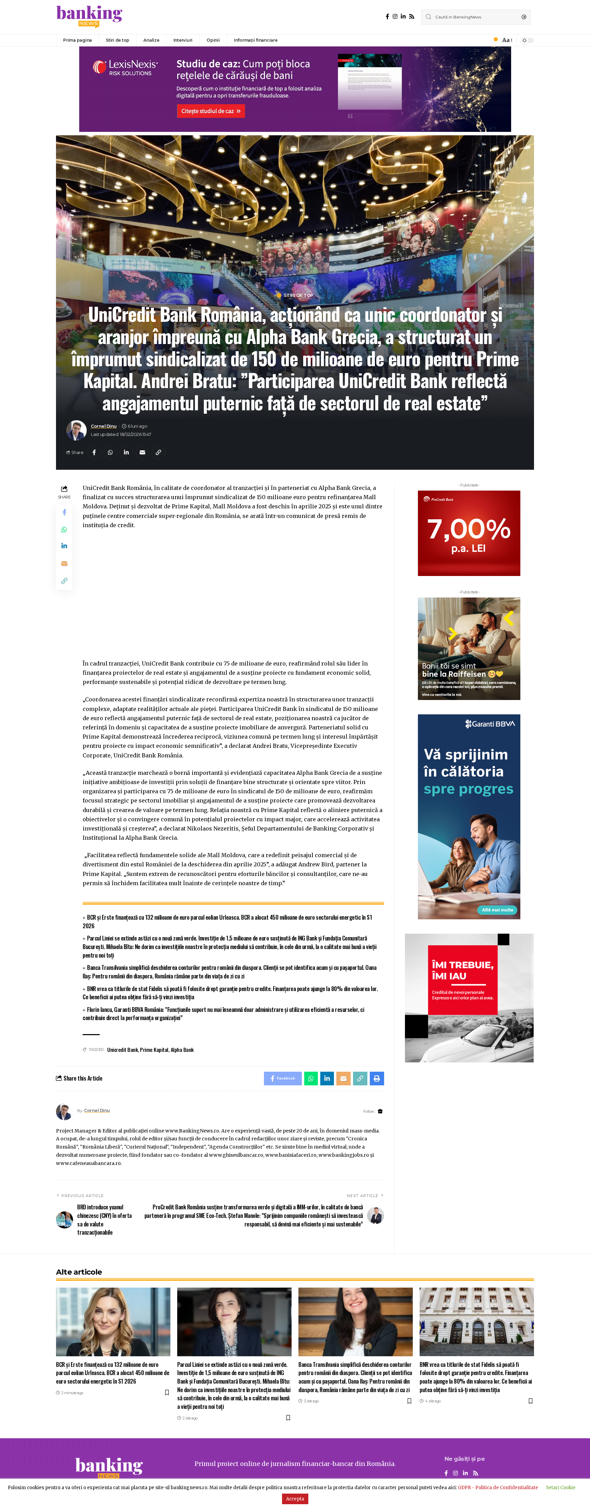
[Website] (380, 1111)
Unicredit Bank (122, 1049)
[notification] (493, 40)
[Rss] (411, 16)
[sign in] (484, 40)
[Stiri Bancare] (89, 17)
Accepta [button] (295, 1499)
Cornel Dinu (104, 426)
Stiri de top (298, 295)
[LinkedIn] (403, 16)
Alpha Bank (182, 1049)
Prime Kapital (154, 1049)
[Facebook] (387, 16)
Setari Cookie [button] (561, 1488)
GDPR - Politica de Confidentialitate (498, 1488)
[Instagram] (395, 16)
